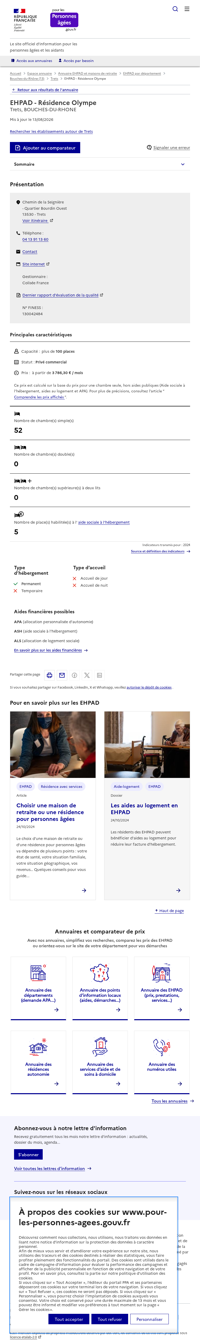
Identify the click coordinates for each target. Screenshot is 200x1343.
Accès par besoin (79, 60)
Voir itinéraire (35, 220)
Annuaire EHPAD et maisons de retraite (87, 73)
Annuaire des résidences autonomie (38, 1069)
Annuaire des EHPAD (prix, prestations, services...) (162, 994)
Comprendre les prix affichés (39, 396)
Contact (29, 251)
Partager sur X (87, 675)
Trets (54, 78)
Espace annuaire (39, 73)
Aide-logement (127, 786)
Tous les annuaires (170, 1100)
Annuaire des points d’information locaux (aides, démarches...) (100, 994)
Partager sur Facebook (74, 675)
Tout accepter (69, 1319)
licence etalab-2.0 (23, 1337)
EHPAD (26, 786)
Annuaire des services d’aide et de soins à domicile (100, 1069)
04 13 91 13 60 (35, 239)
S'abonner (28, 1154)
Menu (187, 9)
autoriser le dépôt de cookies (149, 687)
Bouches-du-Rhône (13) (27, 78)
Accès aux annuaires (34, 60)
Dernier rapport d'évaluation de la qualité (60, 295)
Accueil (15, 73)
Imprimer (49, 675)
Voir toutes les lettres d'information (49, 1168)
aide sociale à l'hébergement (104, 522)
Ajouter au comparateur (49, 147)
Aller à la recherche (175, 9)
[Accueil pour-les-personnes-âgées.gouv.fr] (64, 20)
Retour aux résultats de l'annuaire (47, 89)
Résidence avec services (61, 786)
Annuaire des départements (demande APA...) (38, 994)
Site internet (33, 264)
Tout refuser (110, 1319)
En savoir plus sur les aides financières (48, 650)
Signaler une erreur (171, 147)
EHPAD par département (142, 73)
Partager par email (62, 675)
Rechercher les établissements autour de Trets (51, 131)
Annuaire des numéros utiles (161, 1066)
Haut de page (171, 910)
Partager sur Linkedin (99, 675)
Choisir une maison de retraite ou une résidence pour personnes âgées (50, 811)
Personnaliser (149, 1319)
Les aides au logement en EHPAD (144, 808)
